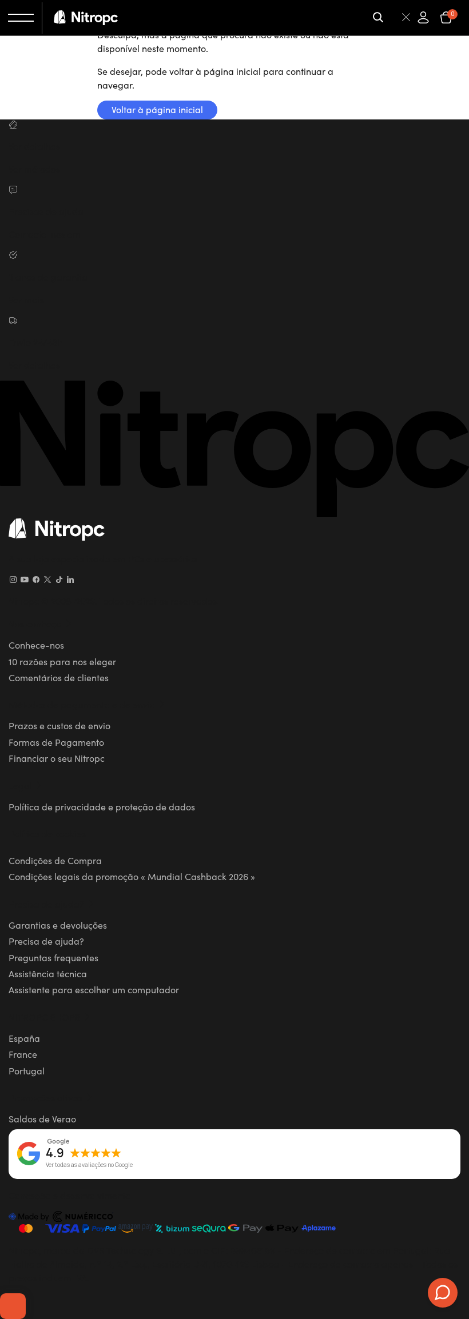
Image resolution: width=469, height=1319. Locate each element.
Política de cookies (47, 833)
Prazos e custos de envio (59, 725)
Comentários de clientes (59, 677)
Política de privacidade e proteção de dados (102, 806)
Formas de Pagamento (56, 742)
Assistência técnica (48, 973)
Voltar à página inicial (157, 109)
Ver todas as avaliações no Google (89, 1165)
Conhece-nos (36, 644)
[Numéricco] (61, 1218)
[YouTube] (24, 579)
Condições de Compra (55, 860)
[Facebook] (36, 579)
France (23, 1054)
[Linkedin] (70, 579)
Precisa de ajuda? (46, 940)
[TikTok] (58, 579)
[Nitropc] (86, 17)
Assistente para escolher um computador (94, 989)
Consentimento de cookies (13, 1305)
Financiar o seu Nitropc (57, 758)
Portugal (27, 1070)
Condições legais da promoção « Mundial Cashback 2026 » (132, 876)
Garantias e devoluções (58, 924)
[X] (47, 579)
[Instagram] (13, 579)
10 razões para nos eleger (62, 661)
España (24, 1038)
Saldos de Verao (42, 1118)
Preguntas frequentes (53, 957)
